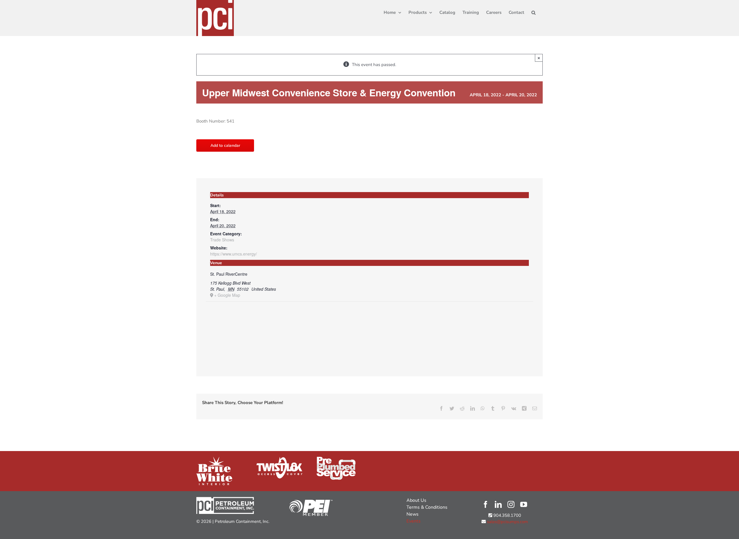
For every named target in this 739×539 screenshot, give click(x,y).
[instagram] (510, 504)
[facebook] (485, 504)
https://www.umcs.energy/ (233, 254)
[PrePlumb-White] (336, 459)
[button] (533, 12)
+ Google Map (227, 295)
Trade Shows (222, 240)
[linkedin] (498, 504)
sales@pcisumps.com (507, 522)
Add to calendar (225, 145)
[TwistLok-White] (279, 459)
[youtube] (523, 504)
